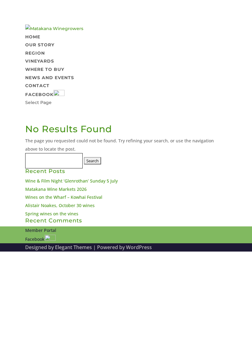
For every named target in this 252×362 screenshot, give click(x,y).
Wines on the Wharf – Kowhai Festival (63, 197)
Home (32, 37)
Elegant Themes (73, 247)
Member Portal (40, 230)
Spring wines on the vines (51, 214)
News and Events (49, 77)
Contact (37, 85)
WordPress (139, 247)
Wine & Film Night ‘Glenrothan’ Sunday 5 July (71, 181)
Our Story (39, 45)
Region (35, 53)
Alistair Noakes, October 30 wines (60, 205)
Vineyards (39, 61)
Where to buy (44, 69)
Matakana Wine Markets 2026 (56, 189)
